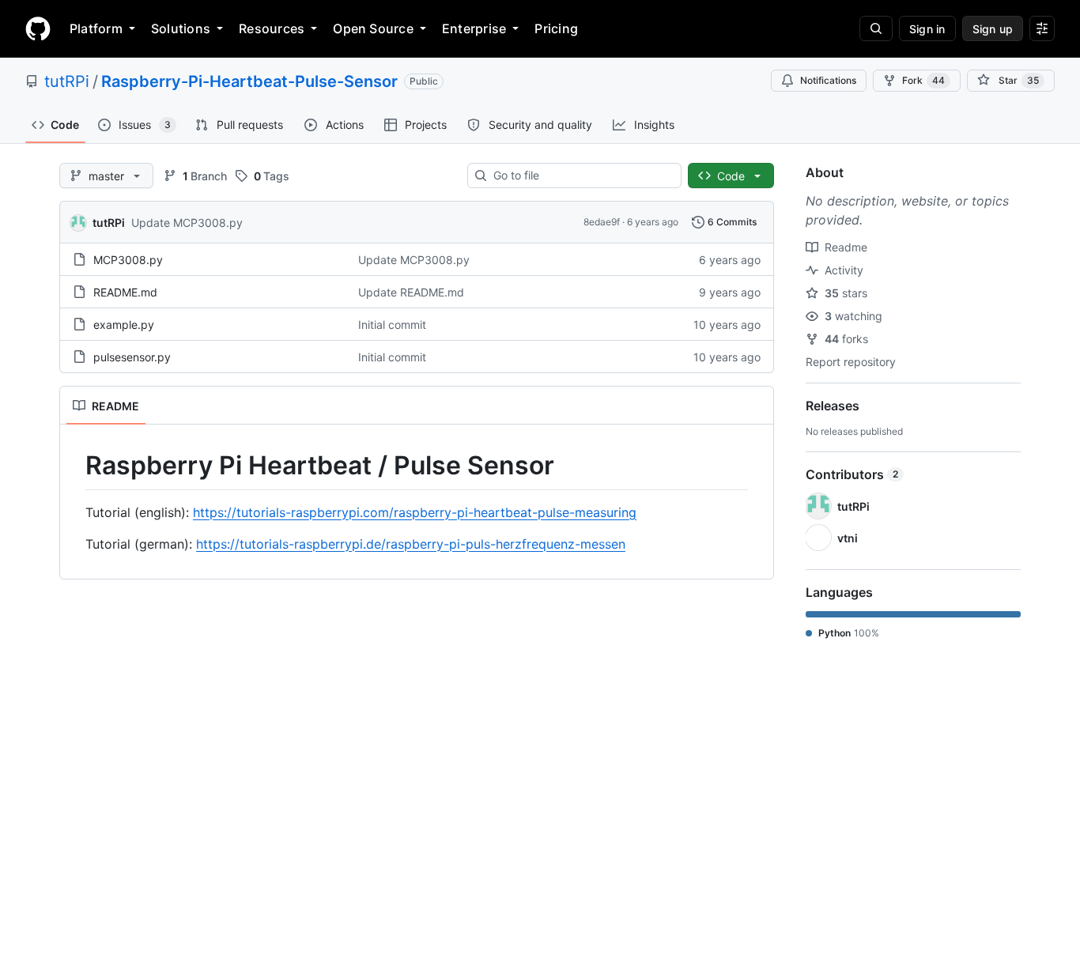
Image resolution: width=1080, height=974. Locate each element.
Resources (271, 28)
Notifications (828, 80)
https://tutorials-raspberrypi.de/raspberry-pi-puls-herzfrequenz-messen (410, 544)
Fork (923, 80)
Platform (96, 28)
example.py (123, 324)
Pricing (556, 28)
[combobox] (580, 175)
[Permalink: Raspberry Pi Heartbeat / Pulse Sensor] (74, 466)
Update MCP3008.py (187, 222)
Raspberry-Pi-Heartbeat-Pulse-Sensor (249, 81)
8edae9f (601, 222)
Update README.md (411, 292)
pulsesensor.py (132, 357)
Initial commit (392, 324)
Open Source (373, 28)
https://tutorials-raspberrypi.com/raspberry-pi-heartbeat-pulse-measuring (414, 512)
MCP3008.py (128, 259)
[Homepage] (38, 28)
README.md (125, 292)
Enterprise (474, 28)
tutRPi (66, 81)
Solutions (180, 28)
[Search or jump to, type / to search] (876, 28)
